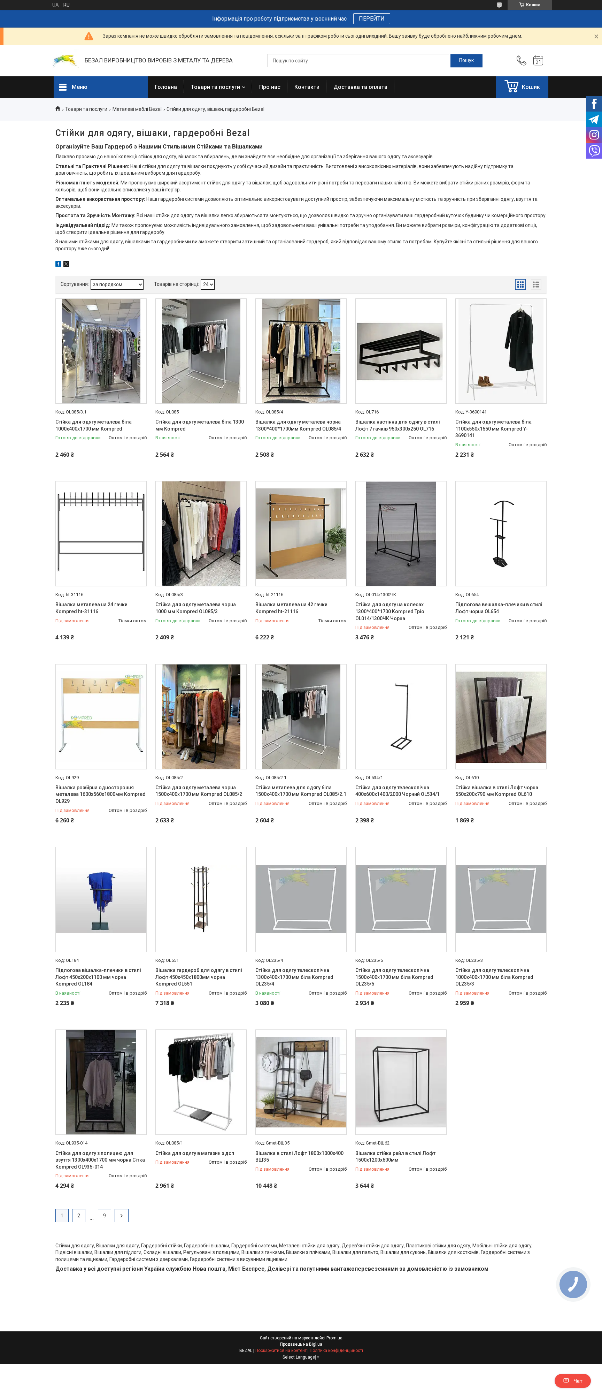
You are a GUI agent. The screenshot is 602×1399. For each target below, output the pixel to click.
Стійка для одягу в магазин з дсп (194, 1153)
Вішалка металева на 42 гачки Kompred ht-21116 (291, 608)
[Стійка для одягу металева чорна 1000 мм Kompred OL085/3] (201, 533)
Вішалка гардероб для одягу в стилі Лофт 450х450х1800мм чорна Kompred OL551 (198, 977)
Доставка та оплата (360, 87)
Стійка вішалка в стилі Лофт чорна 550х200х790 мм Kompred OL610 (496, 791)
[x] (66, 265)
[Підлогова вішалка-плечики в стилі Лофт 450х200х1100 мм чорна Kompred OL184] (101, 899)
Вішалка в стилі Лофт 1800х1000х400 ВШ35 (299, 1156)
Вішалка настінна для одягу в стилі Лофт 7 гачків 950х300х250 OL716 (397, 425)
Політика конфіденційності (336, 1350)
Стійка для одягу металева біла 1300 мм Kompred (199, 425)
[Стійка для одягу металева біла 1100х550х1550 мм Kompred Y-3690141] (501, 351)
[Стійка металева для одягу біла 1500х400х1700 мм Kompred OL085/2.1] (301, 716)
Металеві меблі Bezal (137, 109)
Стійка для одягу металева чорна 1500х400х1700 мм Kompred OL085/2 (198, 791)
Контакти (306, 87)
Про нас (269, 87)
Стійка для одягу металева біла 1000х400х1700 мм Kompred (93, 425)
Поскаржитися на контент (281, 1350)
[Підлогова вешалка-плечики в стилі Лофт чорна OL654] (501, 533)
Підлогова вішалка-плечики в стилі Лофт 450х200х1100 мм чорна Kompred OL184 (98, 977)
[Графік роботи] (538, 61)
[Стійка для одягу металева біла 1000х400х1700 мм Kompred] (101, 351)
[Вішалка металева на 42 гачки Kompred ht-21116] (301, 533)
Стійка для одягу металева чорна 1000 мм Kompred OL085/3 (195, 608)
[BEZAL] (65, 61)
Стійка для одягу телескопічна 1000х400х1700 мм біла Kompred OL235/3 (494, 977)
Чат (577, 1381)
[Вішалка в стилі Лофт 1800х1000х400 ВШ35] (301, 1082)
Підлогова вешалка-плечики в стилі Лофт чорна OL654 (498, 608)
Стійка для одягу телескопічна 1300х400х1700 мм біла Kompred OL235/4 (294, 977)
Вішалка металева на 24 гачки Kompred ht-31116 (91, 608)
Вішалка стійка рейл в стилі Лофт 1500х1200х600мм (395, 1156)
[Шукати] (466, 60)
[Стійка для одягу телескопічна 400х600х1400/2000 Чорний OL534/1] (401, 716)
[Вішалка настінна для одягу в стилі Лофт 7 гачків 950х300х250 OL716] (401, 351)
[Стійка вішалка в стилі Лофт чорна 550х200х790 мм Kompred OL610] (501, 716)
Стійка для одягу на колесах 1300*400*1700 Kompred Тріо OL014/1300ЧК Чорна (389, 611)
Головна (166, 87)
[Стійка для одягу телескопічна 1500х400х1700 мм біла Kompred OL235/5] (401, 899)
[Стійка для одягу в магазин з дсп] (201, 1082)
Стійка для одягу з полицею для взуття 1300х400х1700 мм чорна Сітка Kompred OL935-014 (100, 1160)
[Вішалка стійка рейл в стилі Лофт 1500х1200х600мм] (401, 1082)
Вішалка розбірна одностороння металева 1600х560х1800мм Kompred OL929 (100, 794)
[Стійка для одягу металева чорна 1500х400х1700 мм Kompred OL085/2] (201, 716)
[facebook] (58, 265)
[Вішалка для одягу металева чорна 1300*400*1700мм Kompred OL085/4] (301, 351)
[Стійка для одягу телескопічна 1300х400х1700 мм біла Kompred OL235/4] (301, 899)
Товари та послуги (215, 87)
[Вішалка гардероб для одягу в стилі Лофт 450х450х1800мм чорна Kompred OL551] (201, 899)
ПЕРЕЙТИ (372, 18)
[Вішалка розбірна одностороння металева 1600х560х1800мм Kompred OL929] (101, 716)
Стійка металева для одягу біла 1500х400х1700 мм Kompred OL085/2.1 (300, 791)
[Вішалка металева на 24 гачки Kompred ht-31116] (101, 533)
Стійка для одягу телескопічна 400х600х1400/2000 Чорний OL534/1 (397, 791)
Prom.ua (334, 1338)
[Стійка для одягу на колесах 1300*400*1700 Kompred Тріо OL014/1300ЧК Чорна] (401, 533)
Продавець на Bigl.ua (301, 1344)
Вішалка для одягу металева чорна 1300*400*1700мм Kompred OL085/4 (298, 425)
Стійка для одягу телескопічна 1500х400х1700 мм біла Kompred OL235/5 (394, 977)
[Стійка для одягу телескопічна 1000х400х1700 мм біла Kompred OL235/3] (501, 899)
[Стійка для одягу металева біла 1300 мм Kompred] (201, 351)
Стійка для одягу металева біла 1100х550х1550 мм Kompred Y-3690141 (493, 428)
